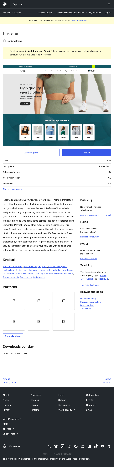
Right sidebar (47, 273)
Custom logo (8, 270)
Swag (90, 409)
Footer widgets (53, 270)
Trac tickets (85, 308)
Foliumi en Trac (87, 305)
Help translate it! (79, 20)
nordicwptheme (15, 41)
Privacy (6, 409)
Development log (88, 298)
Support (62, 400)
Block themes (67, 270)
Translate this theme (89, 285)
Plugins (34, 405)
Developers (64, 405)
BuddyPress (10, 433)
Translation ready (11, 277)
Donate (91, 405)
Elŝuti (87, 152)
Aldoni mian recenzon (90, 215)
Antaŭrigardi (31, 152)
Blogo (44, 266)
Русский (89, 279)
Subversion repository (90, 302)
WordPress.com (12, 419)
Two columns (26, 277)
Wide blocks (39, 277)
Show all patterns (13, 336)
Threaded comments (63, 273)
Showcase (36, 395)
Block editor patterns (12, 266)
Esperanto (14, 446)
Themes (6, 12)
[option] (14, 301)
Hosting (7, 405)
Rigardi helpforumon (89, 237)
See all (108, 215)
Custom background (57, 266)
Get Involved (93, 395)
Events (89, 400)
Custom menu (22, 270)
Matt (7, 424)
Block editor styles (32, 266)
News (6, 400)
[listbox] (39, 311)
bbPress (8, 428)
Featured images (37, 270)
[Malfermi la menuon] (109, 4)
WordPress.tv (66, 409)
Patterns (35, 409)
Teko (37, 273)
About (6, 395)
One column (20, 273)
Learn (61, 395)
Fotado (30, 273)
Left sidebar (8, 273)
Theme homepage (11, 189)
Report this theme (88, 258)
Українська (103, 279)
